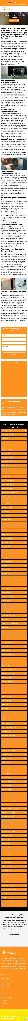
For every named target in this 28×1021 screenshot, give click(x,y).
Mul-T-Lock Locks (6, 777)
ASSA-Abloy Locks (6, 453)
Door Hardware (5, 557)
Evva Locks (4, 619)
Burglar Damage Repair (7, 496)
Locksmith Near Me (6, 739)
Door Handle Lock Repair (8, 550)
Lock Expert (4, 716)
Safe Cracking (5, 847)
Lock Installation (6, 719)
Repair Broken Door (6, 827)
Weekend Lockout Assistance (9, 889)
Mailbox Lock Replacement (8, 750)
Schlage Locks (5, 858)
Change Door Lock (6, 515)
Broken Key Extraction (7, 488)
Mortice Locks (5, 770)
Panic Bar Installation (7, 793)
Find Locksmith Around (7, 635)
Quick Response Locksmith (8, 820)
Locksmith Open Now (7, 743)
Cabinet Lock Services (7, 503)
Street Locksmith (6, 878)
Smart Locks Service (6, 870)
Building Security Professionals (9, 492)
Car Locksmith (5, 511)
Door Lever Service (6, 569)
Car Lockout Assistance (7, 507)
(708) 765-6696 (14, 20)
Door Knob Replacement (7, 561)
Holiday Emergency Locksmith (9, 669)
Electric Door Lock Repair (8, 596)
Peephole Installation (7, 797)
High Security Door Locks (8, 665)
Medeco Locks (5, 762)
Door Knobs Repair (6, 565)
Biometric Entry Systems (7, 473)
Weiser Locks (5, 893)
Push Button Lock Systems (8, 816)
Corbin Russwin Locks (7, 534)
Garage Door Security (7, 650)
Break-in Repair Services (8, 484)
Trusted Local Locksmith (7, 885)
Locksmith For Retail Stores (8, 735)
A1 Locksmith (5, 438)
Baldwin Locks (5, 465)
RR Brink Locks (5, 843)
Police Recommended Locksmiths (10, 800)
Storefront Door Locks (7, 874)
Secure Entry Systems (7, 862)
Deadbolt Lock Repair (7, 542)
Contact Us (3, 987)
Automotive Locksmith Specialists (10, 461)
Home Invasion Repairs (7, 677)
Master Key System (6, 758)
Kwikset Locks (5, 704)
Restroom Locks (5, 839)
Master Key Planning (7, 754)
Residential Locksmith (7, 835)
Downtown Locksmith (7, 592)
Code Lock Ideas (6, 523)
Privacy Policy (4, 990)
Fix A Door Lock (5, 646)
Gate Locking (5, 658)
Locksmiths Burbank (16, 1010)
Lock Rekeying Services (7, 723)
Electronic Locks (6, 600)
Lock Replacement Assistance (9, 727)
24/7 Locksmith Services (8, 434)
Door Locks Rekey (6, 588)
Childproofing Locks (6, 519)
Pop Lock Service (6, 804)
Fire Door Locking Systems (8, 642)
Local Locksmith (6, 708)
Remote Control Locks (7, 824)
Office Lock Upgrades (7, 785)
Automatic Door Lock (7, 457)
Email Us (5, 1000)
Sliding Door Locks (6, 866)
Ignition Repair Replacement (8, 685)
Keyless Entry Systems (7, 696)
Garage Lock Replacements (8, 654)
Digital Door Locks (6, 546)
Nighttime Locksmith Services (9, 781)
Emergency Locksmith (7, 608)
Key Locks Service (6, 692)
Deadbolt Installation (7, 538)
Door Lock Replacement (7, 584)
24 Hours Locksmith (6, 430)
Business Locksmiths (7, 500)
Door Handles (5, 554)
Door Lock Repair (6, 581)
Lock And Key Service (7, 712)
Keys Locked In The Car (7, 700)
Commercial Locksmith (7, 530)
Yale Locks (4, 905)
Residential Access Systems (8, 831)
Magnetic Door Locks (7, 746)
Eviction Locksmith (6, 611)
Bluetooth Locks (5, 476)
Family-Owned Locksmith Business (10, 623)
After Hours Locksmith (7, 449)
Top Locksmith (5, 881)
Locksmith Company (6, 731)
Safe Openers (5, 851)
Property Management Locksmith (10, 808)
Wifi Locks (4, 897)
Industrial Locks (5, 689)
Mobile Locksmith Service (8, 766)
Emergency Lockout (6, 604)
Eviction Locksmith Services (8, 615)
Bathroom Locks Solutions (8, 469)
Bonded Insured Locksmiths (8, 480)
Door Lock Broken (6, 573)
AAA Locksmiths (5, 442)
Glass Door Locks (6, 662)
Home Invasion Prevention (8, 673)
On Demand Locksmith (7, 789)
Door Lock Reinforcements (8, 577)
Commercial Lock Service (8, 527)
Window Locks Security (7, 901)
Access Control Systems (7, 446)
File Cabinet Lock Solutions (8, 631)
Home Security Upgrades (8, 681)
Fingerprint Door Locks (7, 638)
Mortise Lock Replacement (8, 773)
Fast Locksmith (5, 627)
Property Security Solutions (8, 812)
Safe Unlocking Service (7, 854)
